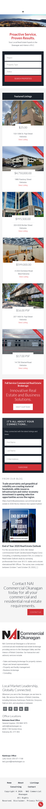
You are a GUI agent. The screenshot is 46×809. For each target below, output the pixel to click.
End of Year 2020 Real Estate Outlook (21, 546)
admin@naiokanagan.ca (11, 726)
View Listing (23, 140)
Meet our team (23, 407)
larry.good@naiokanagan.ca (13, 762)
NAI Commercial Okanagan (23, 4)
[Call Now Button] (40, 804)
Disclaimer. (20, 801)
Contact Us (35, 612)
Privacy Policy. (35, 801)
